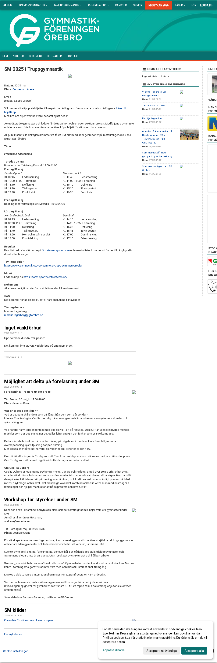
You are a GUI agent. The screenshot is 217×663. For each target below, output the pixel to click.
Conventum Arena (23, 89)
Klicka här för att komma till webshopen (28, 620)
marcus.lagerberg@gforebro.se (23, 315)
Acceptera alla (194, 650)
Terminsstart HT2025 (153, 105)
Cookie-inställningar (15, 651)
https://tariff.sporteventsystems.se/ (45, 277)
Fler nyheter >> (13, 634)
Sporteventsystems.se (56, 250)
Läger (179, 5)
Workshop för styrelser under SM (41, 500)
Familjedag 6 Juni (152, 118)
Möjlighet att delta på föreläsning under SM (51, 381)
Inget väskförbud (23, 328)
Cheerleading (97, 5)
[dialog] (155, 640)
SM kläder (15, 610)
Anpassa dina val (114, 650)
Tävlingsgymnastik (66, 5)
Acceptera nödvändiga (161, 650)
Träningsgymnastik (32, 5)
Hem (9, 5)
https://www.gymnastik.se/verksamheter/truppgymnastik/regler (43, 265)
